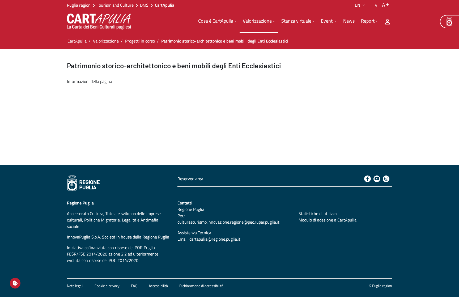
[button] (360, 5)
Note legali (75, 285)
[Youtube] (376, 178)
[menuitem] (217, 21)
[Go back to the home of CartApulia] (100, 21)
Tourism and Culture (115, 5)
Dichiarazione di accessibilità (201, 285)
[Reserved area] (387, 21)
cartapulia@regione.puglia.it (214, 239)
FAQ (134, 285)
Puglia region (79, 5)
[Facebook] (367, 178)
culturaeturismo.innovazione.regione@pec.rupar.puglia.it (228, 222)
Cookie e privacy (107, 285)
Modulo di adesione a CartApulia (327, 220)
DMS (144, 5)
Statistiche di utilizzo (318, 213)
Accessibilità (158, 285)
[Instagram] (386, 178)
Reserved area (190, 178)
